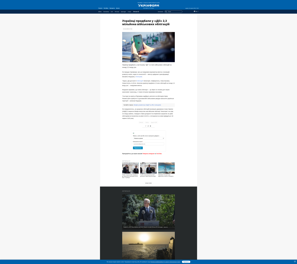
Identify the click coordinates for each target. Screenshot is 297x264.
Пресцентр (112, 8)
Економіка (106, 11)
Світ (112, 11)
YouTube (159, 153)
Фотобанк (106, 8)
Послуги (100, 8)
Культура (123, 11)
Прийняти (186, 261)
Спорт (129, 11)
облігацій (140, 81)
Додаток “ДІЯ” (154, 122)
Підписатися (137, 147)
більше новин (148, 183)
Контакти (160, 11)
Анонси (118, 8)
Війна (100, 11)
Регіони (117, 11)
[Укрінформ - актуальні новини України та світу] (148, 5)
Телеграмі (139, 76)
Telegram (145, 153)
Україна (147, 122)
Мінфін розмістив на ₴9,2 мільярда (147, 105)
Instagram (151, 153)
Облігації (141, 122)
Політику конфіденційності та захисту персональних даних (165, 261)
